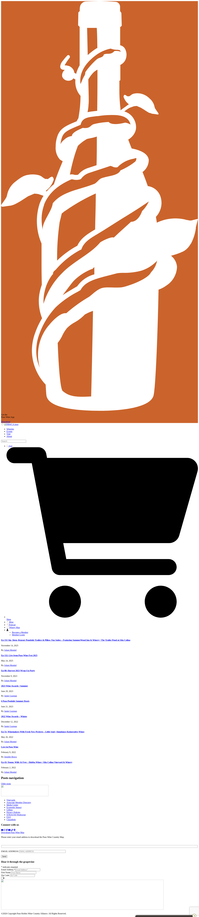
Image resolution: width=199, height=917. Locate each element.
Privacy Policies (13, 812)
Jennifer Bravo (10, 757)
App (10, 446)
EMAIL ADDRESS (10, 851)
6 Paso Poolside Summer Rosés (15, 701)
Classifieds (11, 819)
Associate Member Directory (18, 802)
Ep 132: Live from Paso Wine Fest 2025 (19, 655)
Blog (11, 622)
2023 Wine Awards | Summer (14, 686)
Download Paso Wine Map (12, 832)
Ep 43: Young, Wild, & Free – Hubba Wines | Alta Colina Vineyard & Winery (36, 762)
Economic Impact (14, 807)
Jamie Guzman (10, 696)
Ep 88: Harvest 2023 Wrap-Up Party (18, 670)
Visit (8, 434)
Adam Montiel (10, 650)
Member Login (18, 635)
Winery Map (14, 627)
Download (5, 422)
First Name (6, 872)
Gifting (9, 810)
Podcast (12, 625)
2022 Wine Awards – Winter (14, 716)
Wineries (10, 429)
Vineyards (10, 800)
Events (9, 431)
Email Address (8, 869)
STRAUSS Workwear (16, 815)
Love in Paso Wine (9, 747)
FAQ (8, 817)
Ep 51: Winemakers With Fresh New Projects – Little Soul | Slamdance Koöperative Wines (42, 732)
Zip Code (5, 875)
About (9, 436)
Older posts (6, 784)
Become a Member (20, 632)
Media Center (12, 805)
